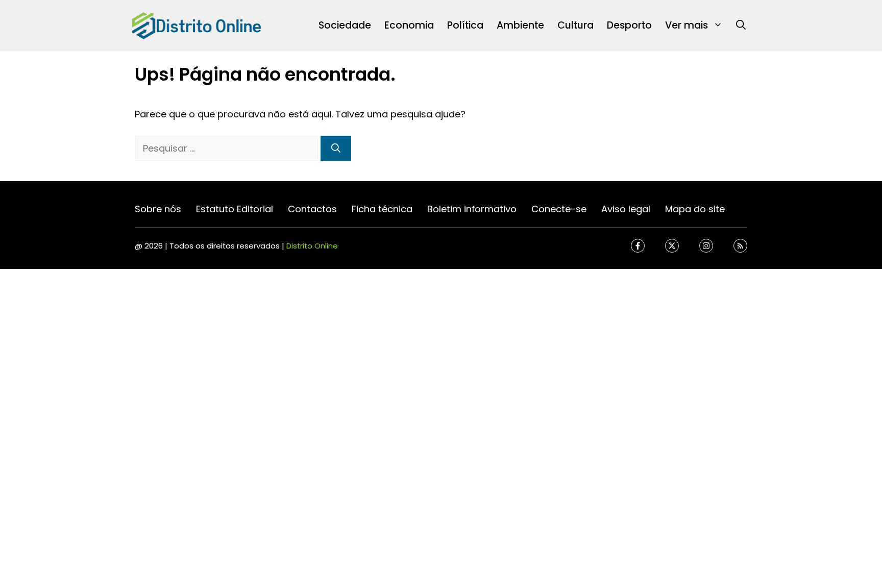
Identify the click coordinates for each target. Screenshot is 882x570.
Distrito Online (312, 245)
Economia (409, 25)
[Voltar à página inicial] (196, 24)
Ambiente (520, 25)
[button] (740, 25)
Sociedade (344, 25)
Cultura (575, 25)
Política (465, 25)
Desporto (629, 25)
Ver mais (686, 25)
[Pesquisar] (336, 148)
